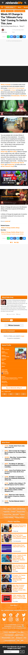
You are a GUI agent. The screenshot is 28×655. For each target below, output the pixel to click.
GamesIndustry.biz (10, 640)
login (22, 336)
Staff (14, 509)
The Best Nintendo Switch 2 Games (14, 501)
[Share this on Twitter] (17, 36)
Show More (13, 605)
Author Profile (11, 314)
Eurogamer (19, 638)
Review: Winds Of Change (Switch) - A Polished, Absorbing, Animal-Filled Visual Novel (12, 378)
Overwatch (14, 162)
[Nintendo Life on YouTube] (11, 615)
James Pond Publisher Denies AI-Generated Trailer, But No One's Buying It (15, 472)
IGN (13, 638)
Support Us (6, 511)
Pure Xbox (20, 632)
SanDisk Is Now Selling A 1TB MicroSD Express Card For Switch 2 (15, 483)
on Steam (13, 90)
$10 (23, 394)
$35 (11, 394)
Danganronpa (11, 164)
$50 (4, 394)
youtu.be (7, 221)
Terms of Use (7, 514)
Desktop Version (19, 517)
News (3, 11)
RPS (22, 640)
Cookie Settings (8, 517)
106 (17, 242)
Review (12, 232)
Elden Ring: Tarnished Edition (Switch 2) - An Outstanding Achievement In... (15, 459)
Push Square (12, 632)
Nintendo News (6, 638)
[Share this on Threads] (21, 36)
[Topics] (2, 2)
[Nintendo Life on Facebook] (24, 619)
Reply (19, 314)
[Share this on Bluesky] (11, 36)
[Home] (2, 7)
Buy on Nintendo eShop (13, 388)
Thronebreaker (15, 95)
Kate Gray (4, 32)
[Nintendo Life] (14, 2)
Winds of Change (5, 84)
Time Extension (9, 635)
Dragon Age (4, 151)
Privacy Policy (21, 511)
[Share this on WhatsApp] (8, 36)
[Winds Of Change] (14, 108)
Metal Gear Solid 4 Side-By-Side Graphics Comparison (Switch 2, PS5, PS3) (15, 496)
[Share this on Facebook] (14, 36)
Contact (13, 511)
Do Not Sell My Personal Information (17, 628)
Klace (3, 360)
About (9, 509)
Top (5, 509)
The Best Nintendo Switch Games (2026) (12, 234)
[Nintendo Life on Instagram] (11, 619)
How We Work (21, 509)
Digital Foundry (19, 635)
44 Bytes (19, 626)
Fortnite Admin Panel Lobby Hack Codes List (15, 446)
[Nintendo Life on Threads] (17, 619)
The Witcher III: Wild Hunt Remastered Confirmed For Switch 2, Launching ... (15, 465)
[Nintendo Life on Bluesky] (4, 619)
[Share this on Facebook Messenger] (24, 36)
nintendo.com (5, 382)
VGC (25, 638)
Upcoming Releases (19, 11)
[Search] (25, 2)
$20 (17, 394)
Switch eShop (9, 11)
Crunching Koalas (5, 356)
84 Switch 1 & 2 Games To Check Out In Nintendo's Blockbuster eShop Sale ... (15, 478)
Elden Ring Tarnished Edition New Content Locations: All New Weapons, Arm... (15, 489)
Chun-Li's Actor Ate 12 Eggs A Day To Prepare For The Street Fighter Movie (15, 452)
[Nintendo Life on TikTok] (17, 615)
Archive (22, 514)
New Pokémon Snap (8, 166)
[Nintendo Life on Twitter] (24, 615)
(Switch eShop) (10, 227)
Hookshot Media (12, 624)
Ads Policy (16, 514)
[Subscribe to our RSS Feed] (4, 615)
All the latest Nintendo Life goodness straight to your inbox (14, 647)
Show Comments (15, 325)
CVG (18, 640)
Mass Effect (13, 151)
